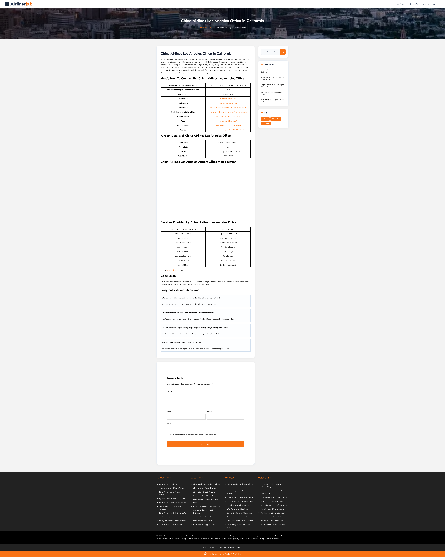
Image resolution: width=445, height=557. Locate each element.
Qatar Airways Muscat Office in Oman (274, 505)
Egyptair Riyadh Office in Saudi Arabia (172, 499)
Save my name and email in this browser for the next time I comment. (192, 435)
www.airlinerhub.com (218, 547)
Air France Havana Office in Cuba (272, 521)
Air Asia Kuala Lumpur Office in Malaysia (206, 484)
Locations (425, 4)
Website (169, 423)
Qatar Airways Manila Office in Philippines (207, 506)
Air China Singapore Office (168, 517)
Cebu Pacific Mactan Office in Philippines (240, 521)
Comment (171, 391)
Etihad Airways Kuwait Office (169, 484)
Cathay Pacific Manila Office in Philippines (172, 521)
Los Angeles (266, 123)
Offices (413, 4)
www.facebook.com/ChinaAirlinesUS (228, 117)
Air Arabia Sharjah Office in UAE (237, 517)
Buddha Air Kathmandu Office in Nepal (239, 513)
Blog (433, 4)
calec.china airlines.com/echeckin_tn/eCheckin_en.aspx (228, 108)
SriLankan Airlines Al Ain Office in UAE (240, 505)
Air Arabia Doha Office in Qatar (203, 517)
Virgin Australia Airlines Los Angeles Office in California (273, 86)
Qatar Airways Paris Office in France (171, 488)
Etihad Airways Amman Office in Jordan (240, 497)
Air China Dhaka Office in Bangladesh (273, 513)
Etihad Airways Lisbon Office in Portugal (172, 502)
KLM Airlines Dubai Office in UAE (272, 501)
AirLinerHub (203, 28)
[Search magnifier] (283, 52)
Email (209, 412)
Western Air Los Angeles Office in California (272, 71)
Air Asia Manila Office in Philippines (204, 488)
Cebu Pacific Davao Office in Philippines (206, 496)
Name (169, 412)
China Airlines (171, 270)
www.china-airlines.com (228, 99)
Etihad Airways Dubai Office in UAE (205, 521)
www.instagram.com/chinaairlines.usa (228, 125)
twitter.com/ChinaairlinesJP (228, 121)
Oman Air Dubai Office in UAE (271, 517)
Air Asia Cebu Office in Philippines (204, 492)
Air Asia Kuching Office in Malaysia (170, 525)
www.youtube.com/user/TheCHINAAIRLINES (228, 130)
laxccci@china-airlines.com (228, 103)
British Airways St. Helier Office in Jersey (240, 501)
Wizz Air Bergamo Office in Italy (238, 509)
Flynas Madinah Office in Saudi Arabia (273, 525)
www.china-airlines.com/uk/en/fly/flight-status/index (228, 112)
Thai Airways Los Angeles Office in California (272, 101)
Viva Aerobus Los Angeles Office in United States (272, 78)
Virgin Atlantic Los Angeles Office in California (273, 93)
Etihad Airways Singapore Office (204, 525)
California (265, 119)
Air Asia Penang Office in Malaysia (272, 509)
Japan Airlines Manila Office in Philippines (274, 497)
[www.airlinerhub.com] (18, 4)
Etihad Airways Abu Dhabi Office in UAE (172, 513)
